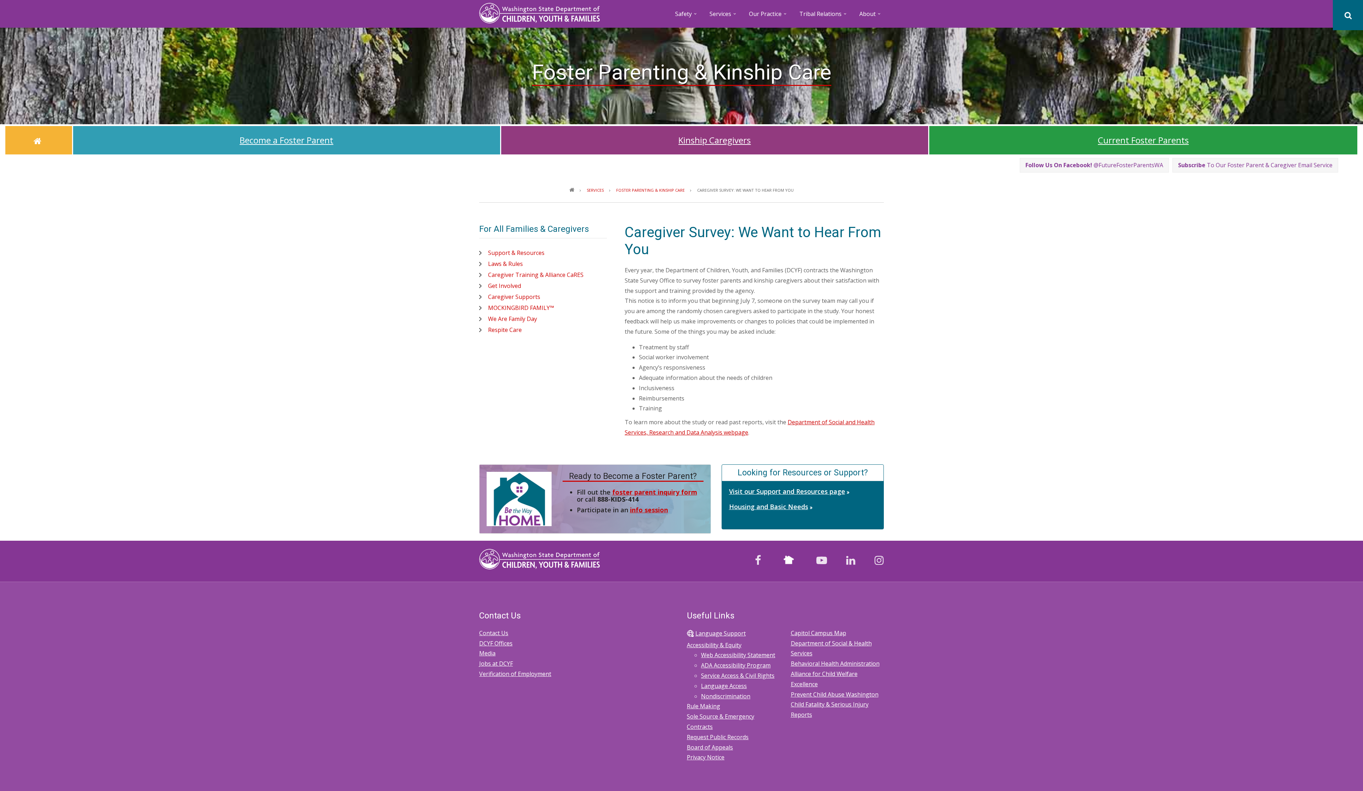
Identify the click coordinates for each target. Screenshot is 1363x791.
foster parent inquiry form (654, 492)
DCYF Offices (496, 643)
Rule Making (703, 706)
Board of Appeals (710, 747)
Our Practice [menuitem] (768, 16)
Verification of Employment (515, 674)
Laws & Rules (505, 264)
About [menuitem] (870, 16)
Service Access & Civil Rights (737, 676)
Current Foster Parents (1143, 140)
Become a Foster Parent (286, 140)
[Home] (539, 12)
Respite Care (505, 330)
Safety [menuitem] (686, 16)
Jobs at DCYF (496, 663)
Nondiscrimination (725, 696)
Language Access (724, 686)
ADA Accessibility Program (736, 665)
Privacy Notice (705, 757)
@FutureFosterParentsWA (1094, 165)
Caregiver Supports (514, 297)
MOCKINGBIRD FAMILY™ (521, 308)
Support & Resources (516, 253)
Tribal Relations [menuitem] (823, 16)
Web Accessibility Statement (738, 655)
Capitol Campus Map (818, 633)
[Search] (1348, 15)
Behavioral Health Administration (835, 663)
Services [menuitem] (723, 16)
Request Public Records (718, 737)
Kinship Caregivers (714, 140)
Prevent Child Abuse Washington (834, 694)
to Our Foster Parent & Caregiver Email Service (1255, 165)
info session (649, 510)
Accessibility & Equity (714, 645)
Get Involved (504, 286)
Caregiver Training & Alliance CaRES (536, 275)
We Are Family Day (512, 319)
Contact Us (493, 633)
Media (487, 653)
